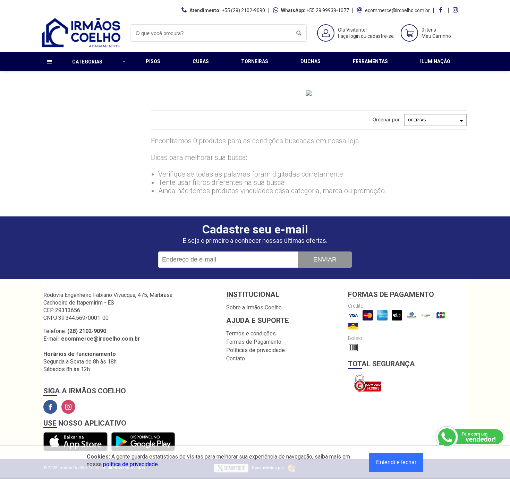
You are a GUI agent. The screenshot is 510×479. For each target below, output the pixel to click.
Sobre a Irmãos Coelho (254, 307)
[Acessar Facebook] (441, 10)
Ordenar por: (387, 120)
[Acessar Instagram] (456, 10)
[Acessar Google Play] (143, 442)
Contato (235, 358)
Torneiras (254, 61)
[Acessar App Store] (75, 442)
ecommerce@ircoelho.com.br (397, 10)
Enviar (325, 259)
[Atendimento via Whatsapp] (470, 437)
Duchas (310, 61)
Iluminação (435, 61)
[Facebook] (50, 407)
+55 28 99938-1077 (327, 10)
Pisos (153, 61)
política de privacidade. (131, 464)
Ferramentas (370, 61)
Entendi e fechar (396, 462)
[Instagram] (68, 407)
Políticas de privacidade (255, 350)
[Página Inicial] (81, 47)
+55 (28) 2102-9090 (243, 10)
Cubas (201, 61)
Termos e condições (251, 333)
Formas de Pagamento (253, 342)
